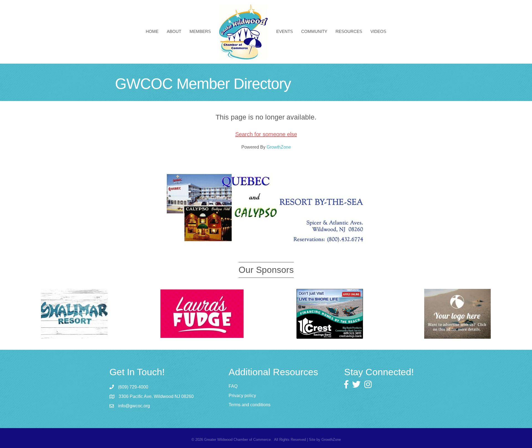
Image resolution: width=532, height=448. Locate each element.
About (174, 31)
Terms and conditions (249, 404)
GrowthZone (279, 147)
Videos (378, 31)
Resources (349, 31)
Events (284, 31)
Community (314, 31)
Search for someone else (266, 134)
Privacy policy (242, 395)
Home (152, 31)
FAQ (233, 386)
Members (200, 31)
